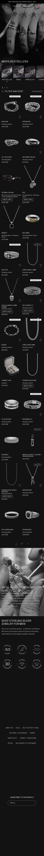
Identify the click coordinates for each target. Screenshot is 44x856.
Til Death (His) (6, 419)
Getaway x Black (8, 192)
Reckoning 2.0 (27, 419)
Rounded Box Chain (29, 380)
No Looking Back (7, 529)
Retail (10, 743)
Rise (23, 192)
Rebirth (4, 233)
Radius (4, 345)
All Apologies (7, 157)
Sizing (32, 733)
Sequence (5, 454)
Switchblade (27, 490)
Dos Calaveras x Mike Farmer (9, 306)
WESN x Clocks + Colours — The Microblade (32, 455)
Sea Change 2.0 (27, 305)
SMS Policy (12, 738)
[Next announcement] (41, 2)
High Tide (5, 270)
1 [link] (16, 543)
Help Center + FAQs (30, 728)
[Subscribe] (34, 802)
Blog (18, 728)
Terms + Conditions (28, 738)
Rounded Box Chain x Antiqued (9, 491)
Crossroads (26, 529)
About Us (9, 728)
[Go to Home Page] (21, 6)
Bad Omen (25, 233)
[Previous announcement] (3, 2)
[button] (2, 6)
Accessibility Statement (26, 743)
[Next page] (27, 543)
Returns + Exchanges (18, 733)
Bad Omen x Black (28, 157)
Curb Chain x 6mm (28, 345)
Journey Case (6, 380)
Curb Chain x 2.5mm (29, 270)
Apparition (26, 121)
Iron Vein (5, 121)
